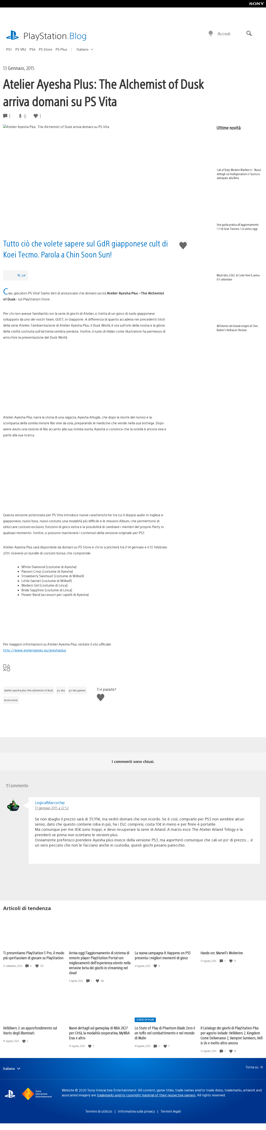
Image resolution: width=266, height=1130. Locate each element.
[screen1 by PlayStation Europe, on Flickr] (85, 462)
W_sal (21, 275)
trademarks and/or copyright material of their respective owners (146, 1095)
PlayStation (55, 35)
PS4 (33, 49)
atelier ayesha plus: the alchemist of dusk (28, 690)
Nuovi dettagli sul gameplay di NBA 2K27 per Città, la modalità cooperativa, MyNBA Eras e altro (99, 1032)
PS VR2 (20, 49)
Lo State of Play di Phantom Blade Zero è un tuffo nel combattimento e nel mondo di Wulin (165, 1032)
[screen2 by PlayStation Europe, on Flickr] (85, 493)
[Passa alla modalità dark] (210, 34)
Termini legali (170, 1111)
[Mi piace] (37, 966)
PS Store (45, 49)
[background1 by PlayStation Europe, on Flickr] (85, 364)
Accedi (224, 33)
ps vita (61, 690)
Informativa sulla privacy (136, 1111)
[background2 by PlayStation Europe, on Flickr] (85, 395)
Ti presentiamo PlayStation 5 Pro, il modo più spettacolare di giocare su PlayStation (33, 955)
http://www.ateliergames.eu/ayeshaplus (34, 650)
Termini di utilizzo (98, 1111)
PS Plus (61, 49)
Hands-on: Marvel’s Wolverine (222, 952)
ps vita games (77, 690)
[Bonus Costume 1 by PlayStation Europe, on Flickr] (85, 617)
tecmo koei (11, 700)
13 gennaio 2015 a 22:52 (52, 807)
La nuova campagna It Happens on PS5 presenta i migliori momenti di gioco (163, 955)
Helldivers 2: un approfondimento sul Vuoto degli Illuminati (30, 1030)
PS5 (9, 49)
